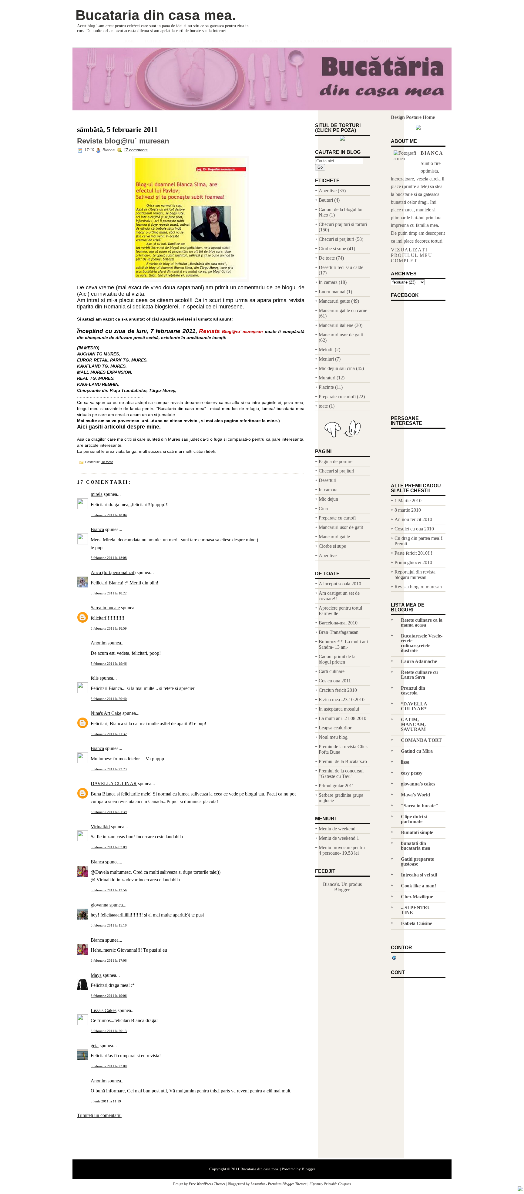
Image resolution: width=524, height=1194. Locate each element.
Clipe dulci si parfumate (414, 819)
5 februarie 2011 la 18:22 (109, 593)
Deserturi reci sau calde (341, 267)
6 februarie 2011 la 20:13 (109, 1031)
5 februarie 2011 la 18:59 (109, 628)
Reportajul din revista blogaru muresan (415, 574)
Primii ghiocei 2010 (413, 562)
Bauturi (326, 200)
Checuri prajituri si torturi (343, 224)
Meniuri (326, 359)
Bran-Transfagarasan (338, 632)
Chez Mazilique (417, 896)
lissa (405, 762)
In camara (182, 41)
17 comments (136, 150)
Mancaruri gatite (370, 41)
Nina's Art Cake (106, 713)
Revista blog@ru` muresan (123, 141)
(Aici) (84, 294)
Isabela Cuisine (416, 923)
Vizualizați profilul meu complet (411, 255)
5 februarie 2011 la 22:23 (109, 769)
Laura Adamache (419, 661)
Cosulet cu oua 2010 (414, 528)
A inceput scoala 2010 (340, 583)
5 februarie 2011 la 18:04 (109, 515)
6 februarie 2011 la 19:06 (109, 995)
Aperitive (328, 190)
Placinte (326, 387)
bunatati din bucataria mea (415, 846)
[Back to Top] (520, 1189)
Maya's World (415, 794)
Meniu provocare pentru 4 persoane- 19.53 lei (342, 850)
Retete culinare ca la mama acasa (421, 622)
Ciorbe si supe (263, 41)
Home (129, 41)
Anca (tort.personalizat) (113, 572)
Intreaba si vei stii (419, 874)
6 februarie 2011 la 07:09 (109, 847)
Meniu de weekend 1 (339, 838)
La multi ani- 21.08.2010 (342, 718)
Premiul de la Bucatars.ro (343, 761)
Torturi (153, 41)
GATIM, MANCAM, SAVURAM (413, 724)
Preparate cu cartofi (337, 396)
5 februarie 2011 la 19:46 (109, 663)
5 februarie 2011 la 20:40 (109, 699)
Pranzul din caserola (413, 690)
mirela (96, 494)
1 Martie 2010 (408, 500)
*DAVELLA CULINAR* (414, 706)
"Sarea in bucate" (419, 805)
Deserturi (327, 480)
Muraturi (327, 377)
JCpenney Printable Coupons (330, 1184)
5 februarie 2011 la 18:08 (109, 558)
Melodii (326, 349)
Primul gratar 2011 (336, 785)
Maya (96, 975)
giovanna (99, 904)
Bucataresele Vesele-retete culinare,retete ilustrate (421, 643)
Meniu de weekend (337, 828)
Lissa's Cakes (103, 1010)
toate (323, 406)
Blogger (341, 889)
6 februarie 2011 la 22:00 (109, 1066)
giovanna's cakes (418, 783)
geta (95, 1045)
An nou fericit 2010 (413, 519)
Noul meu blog (333, 737)
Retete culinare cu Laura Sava (419, 675)
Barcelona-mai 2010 (338, 622)
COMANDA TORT (421, 740)
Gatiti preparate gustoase (417, 861)
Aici (82, 427)
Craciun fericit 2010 (338, 690)
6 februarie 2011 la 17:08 (109, 960)
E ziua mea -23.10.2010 (341, 699)
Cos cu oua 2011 (335, 680)
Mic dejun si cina (221, 41)
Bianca (97, 529)
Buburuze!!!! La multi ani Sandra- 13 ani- (343, 644)
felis (95, 678)
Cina (323, 508)
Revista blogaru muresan (418, 586)
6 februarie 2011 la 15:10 (109, 925)
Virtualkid (100, 826)
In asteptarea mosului (339, 708)
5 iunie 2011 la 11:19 (106, 1101)
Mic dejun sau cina (337, 368)
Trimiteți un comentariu (99, 1115)
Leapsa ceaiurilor (335, 727)
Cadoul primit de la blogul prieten (337, 659)
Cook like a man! (418, 885)
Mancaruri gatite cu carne (343, 310)
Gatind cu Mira (417, 751)
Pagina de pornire (335, 461)
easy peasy (411, 772)
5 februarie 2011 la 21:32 (109, 734)
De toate (107, 462)
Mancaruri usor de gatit (315, 41)
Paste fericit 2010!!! (413, 553)
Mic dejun (328, 499)
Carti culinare (331, 671)
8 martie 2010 (408, 510)
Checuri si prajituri (336, 239)
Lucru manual (332, 291)
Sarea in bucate (105, 607)
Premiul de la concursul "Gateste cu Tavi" (341, 773)
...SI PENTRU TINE (416, 910)
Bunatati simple (417, 832)
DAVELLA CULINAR (114, 783)
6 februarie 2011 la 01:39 (109, 812)
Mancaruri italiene (336, 325)
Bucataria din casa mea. (156, 15)
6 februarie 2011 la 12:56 (109, 890)
